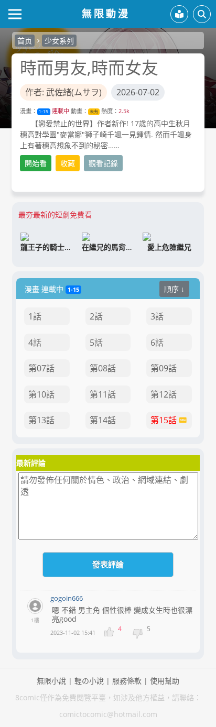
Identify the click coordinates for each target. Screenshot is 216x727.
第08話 (103, 368)
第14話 (103, 420)
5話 (96, 342)
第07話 (41, 368)
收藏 (67, 163)
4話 (34, 342)
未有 (94, 111)
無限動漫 (106, 13)
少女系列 (59, 41)
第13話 (41, 420)
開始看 (36, 163)
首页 (24, 41)
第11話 (103, 394)
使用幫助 (164, 681)
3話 (157, 316)
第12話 (163, 394)
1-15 (43, 111)
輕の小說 (89, 681)
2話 (96, 316)
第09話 (163, 368)
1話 (34, 316)
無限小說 (51, 681)
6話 (157, 342)
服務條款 (127, 681)
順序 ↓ (174, 289)
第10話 (41, 394)
